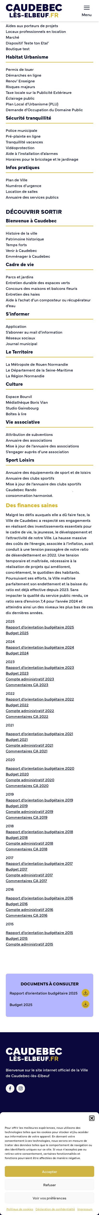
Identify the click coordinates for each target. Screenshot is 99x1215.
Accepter (49, 1171)
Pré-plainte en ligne (23, 136)
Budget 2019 (17, 805)
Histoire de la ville (21, 233)
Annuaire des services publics (32, 197)
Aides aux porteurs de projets (32, 25)
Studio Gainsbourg (22, 407)
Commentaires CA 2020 (27, 785)
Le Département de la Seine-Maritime (39, 369)
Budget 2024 (17, 652)
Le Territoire (19, 351)
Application (16, 326)
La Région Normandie (25, 375)
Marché (12, 37)
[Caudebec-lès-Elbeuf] (34, 11)
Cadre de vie (20, 264)
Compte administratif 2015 (29, 943)
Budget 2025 (17, 632)
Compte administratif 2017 (29, 874)
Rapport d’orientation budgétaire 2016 (39, 897)
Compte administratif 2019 (29, 811)
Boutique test (18, 48)
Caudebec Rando (21, 489)
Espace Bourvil (19, 396)
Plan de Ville (16, 179)
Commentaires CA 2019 (26, 817)
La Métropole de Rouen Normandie (37, 364)
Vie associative (23, 421)
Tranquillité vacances (24, 141)
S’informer (17, 313)
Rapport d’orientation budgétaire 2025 (40, 626)
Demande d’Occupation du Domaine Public (44, 109)
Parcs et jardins (19, 276)
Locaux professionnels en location (36, 31)
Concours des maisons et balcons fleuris (41, 288)
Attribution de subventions (29, 434)
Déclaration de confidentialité (55, 1209)
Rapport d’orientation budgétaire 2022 (40, 699)
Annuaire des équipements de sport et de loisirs (48, 472)
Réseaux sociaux (20, 337)
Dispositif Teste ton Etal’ (27, 42)
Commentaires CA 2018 (26, 848)
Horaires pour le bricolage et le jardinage (42, 159)
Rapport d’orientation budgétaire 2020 (40, 768)
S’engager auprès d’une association (37, 451)
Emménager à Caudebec (28, 256)
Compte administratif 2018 (29, 843)
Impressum (85, 1209)
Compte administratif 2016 (29, 909)
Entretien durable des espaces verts (38, 282)
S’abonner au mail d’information (34, 332)
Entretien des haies (23, 294)
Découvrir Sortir (34, 211)
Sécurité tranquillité (28, 117)
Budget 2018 (17, 837)
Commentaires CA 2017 (26, 880)
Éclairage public (20, 98)
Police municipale (21, 130)
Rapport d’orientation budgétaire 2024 (40, 647)
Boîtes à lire (16, 413)
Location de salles (22, 191)
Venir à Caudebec (21, 250)
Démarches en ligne (23, 75)
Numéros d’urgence (23, 185)
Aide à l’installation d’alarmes (32, 153)
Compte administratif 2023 (30, 678)
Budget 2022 (17, 704)
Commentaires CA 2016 (26, 915)
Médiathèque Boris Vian (27, 402)
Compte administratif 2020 (30, 779)
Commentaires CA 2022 (27, 716)
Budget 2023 (17, 673)
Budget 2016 (17, 903)
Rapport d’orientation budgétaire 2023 (40, 667)
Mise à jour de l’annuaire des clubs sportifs (43, 483)
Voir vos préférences (49, 1197)
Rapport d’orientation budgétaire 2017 (39, 863)
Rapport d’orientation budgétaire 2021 (39, 733)
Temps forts (16, 244)
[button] (91, 1118)
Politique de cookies (19, 1209)
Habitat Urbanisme (27, 56)
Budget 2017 (16, 869)
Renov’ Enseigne (20, 80)
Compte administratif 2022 (30, 710)
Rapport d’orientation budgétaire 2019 (39, 799)
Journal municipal (21, 343)
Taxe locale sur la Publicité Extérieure (39, 92)
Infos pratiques (23, 167)
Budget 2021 (17, 739)
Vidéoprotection (20, 147)
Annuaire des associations (29, 440)
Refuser (49, 1184)
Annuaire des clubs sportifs (30, 478)
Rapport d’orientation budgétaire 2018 (39, 831)
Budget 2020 (17, 773)
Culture (14, 383)
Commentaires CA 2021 (26, 750)
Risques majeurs (20, 86)
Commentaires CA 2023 (27, 684)
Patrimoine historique (25, 238)
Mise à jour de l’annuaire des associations (42, 445)
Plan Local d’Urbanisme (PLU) (32, 103)
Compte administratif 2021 (29, 745)
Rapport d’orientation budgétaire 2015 (39, 932)
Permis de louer (20, 69)
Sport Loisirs (20, 459)
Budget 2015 (17, 938)
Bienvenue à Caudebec (31, 220)
